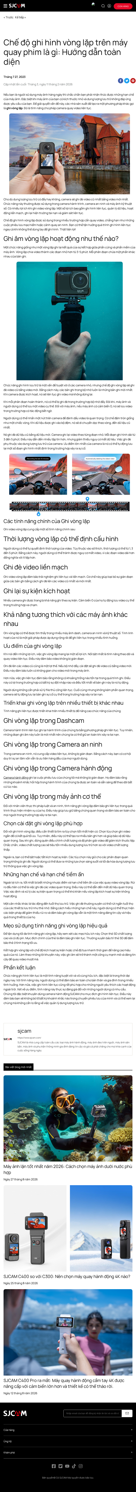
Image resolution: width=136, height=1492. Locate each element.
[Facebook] (54, 1467)
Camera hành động (16, 778)
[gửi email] (127, 1413)
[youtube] (67, 1467)
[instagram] (80, 1467)
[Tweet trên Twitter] (126, 80)
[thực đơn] (5, 6)
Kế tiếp (19, 17)
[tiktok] (74, 1467)
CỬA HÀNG (123, 6)
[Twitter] (60, 1467)
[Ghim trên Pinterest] (133, 80)
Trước (9, 17)
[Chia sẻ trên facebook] (120, 80)
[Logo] (17, 6)
